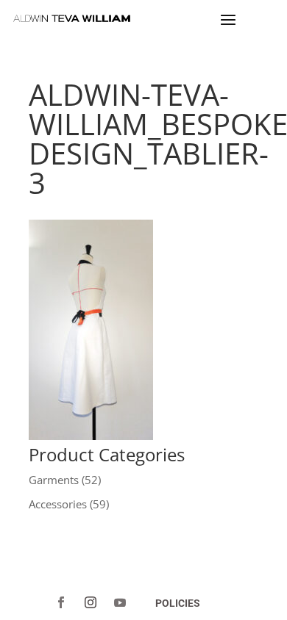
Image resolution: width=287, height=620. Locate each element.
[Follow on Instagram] (90, 602)
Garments (54, 479)
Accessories (58, 504)
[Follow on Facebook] (61, 602)
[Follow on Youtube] (120, 602)
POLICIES (177, 603)
